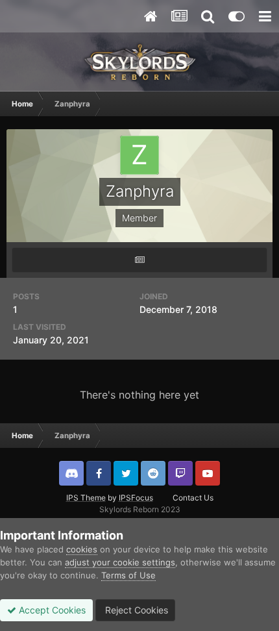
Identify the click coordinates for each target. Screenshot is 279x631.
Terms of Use (128, 575)
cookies (81, 549)
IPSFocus (136, 497)
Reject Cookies (135, 609)
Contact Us (193, 497)
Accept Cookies (51, 609)
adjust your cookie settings (120, 562)
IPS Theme (86, 497)
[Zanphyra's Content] (139, 260)
